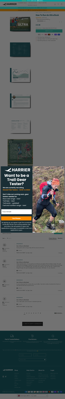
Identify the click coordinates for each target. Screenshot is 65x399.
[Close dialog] (63, 168)
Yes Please (16, 218)
